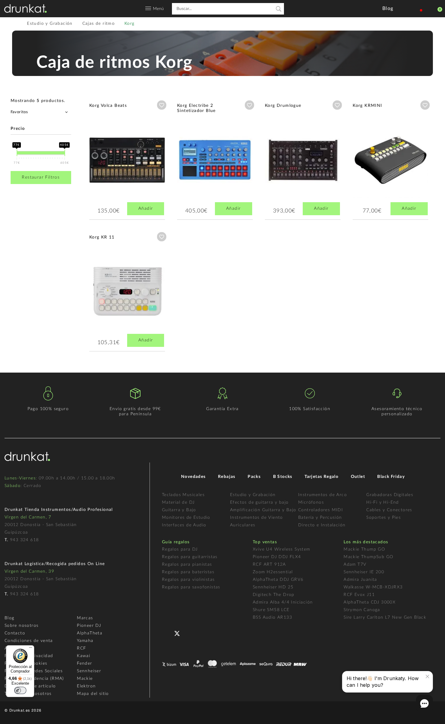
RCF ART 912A (269, 564)
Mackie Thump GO (364, 549)
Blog (10, 618)
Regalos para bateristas (188, 572)
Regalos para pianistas (187, 564)
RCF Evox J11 (359, 595)
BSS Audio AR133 (272, 617)
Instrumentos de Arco (322, 495)
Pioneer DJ (89, 626)
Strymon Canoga (362, 610)
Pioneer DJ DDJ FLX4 (277, 557)
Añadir (145, 208)
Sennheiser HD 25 (273, 587)
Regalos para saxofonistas (191, 587)
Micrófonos (311, 502)
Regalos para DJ (180, 549)
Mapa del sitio (93, 694)
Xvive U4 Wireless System (281, 549)
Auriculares (242, 525)
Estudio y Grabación (253, 495)
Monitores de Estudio (186, 517)
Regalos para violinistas (188, 580)
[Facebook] (167, 632)
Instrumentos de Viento (256, 517)
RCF (81, 648)
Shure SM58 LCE (271, 610)
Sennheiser (89, 671)
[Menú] (30, 649)
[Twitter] (179, 635)
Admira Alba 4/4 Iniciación (283, 602)
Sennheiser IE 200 (364, 572)
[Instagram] (203, 632)
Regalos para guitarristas (190, 557)
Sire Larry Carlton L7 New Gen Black (385, 617)
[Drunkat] (25, 8)
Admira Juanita (360, 580)
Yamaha (85, 641)
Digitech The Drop (274, 595)
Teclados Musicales (183, 495)
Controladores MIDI (320, 510)
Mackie (85, 678)
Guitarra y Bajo (179, 510)
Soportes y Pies (383, 517)
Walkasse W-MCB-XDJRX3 (373, 587)
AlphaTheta (89, 633)
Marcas (85, 618)
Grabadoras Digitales (389, 495)
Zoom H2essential (273, 572)
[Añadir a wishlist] (161, 105)
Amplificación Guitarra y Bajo (263, 510)
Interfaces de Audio (184, 525)
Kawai (83, 656)
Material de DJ (178, 502)
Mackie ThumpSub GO (368, 557)
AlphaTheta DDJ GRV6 (278, 580)
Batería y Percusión (320, 517)
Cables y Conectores (389, 510)
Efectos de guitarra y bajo (259, 502)
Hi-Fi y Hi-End (382, 502)
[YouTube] (191, 632)
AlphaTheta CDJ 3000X (370, 602)
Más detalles (107, 154)
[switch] (20, 690)
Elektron (86, 686)
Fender (84, 663)
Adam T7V (355, 564)
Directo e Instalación (321, 525)
